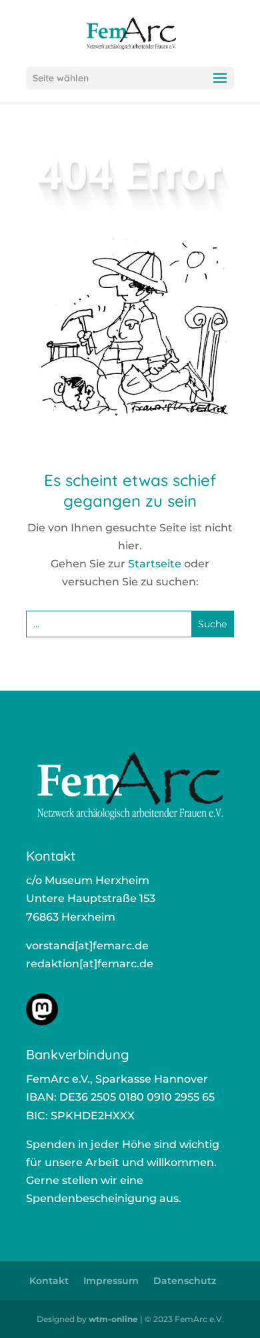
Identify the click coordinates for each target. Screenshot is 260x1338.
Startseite (154, 563)
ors (157, 945)
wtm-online (113, 1319)
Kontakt (49, 1281)
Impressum (111, 1281)
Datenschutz (184, 1281)
